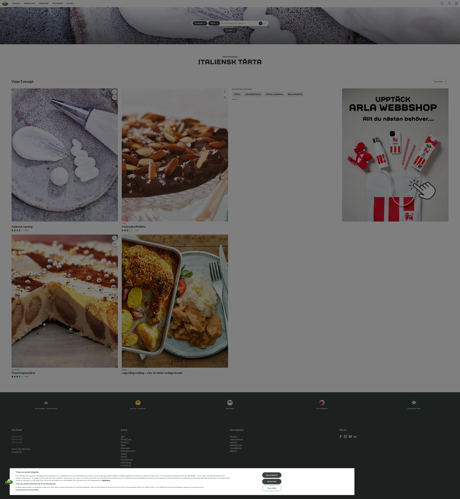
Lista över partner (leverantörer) (27, 490)
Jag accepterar (272, 475)
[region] (182, 481)
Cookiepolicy (105, 480)
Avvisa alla (271, 482)
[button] (9, 482)
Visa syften (271, 488)
